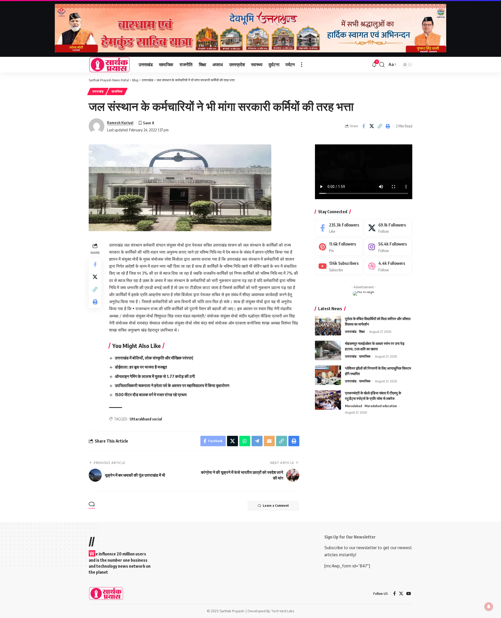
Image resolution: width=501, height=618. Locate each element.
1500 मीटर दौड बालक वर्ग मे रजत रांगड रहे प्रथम (151, 394)
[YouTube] (408, 593)
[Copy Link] (379, 126)
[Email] (269, 441)
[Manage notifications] (489, 606)
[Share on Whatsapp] (244, 441)
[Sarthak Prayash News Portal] (109, 64)
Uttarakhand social (146, 419)
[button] (301, 64)
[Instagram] (388, 247)
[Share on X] (371, 126)
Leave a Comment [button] (276, 505)
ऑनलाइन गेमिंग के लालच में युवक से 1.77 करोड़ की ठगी (155, 376)
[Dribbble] (388, 266)
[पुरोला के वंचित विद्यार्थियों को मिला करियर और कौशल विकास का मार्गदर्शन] (328, 325)
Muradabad (353, 406)
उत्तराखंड (98, 91)
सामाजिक (117, 91)
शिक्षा (362, 331)
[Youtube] (339, 266)
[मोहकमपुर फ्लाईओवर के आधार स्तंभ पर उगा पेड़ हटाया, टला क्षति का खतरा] (328, 350)
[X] (388, 228)
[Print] (387, 126)
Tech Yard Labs (282, 611)
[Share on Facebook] (363, 126)
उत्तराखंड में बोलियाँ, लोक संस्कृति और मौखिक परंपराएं (154, 357)
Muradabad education (381, 406)
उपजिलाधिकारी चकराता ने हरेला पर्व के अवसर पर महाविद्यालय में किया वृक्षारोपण (172, 385)
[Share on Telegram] (257, 441)
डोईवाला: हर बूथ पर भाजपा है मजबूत (141, 367)
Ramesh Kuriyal (120, 122)
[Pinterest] (339, 247)
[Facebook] (339, 228)
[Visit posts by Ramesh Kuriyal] (96, 126)
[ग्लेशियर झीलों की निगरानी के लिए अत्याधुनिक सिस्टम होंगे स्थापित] (328, 375)
